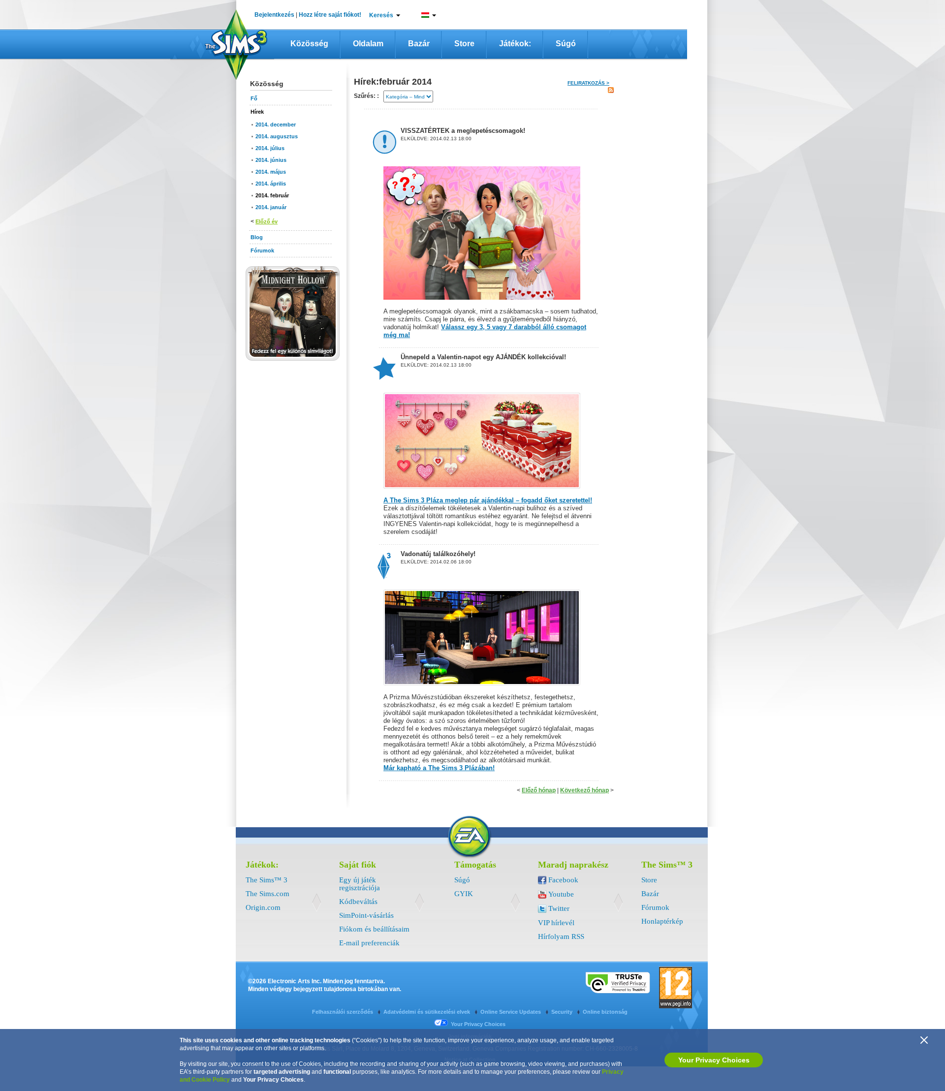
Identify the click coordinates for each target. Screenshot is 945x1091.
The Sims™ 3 (266, 880)
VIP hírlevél (556, 923)
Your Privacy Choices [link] (478, 1024)
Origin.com (263, 907)
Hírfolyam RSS (561, 936)
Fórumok (655, 907)
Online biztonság (605, 1012)
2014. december (275, 124)
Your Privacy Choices (714, 1060)
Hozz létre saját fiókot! (330, 14)
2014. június (270, 160)
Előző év (266, 221)
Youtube (561, 894)
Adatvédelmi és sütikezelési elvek (427, 1012)
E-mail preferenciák (369, 943)
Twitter (558, 908)
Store (464, 43)
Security (562, 1012)
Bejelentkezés (274, 14)
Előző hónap (539, 790)
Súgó (566, 43)
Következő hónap (584, 790)
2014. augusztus (276, 136)
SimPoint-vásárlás (366, 915)
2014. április (270, 184)
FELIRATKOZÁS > (588, 83)
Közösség (309, 43)
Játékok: (515, 43)
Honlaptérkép (662, 921)
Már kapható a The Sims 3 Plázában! (439, 768)
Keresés (381, 15)
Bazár (419, 43)
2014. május (270, 172)
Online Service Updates (511, 1012)
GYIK (463, 894)
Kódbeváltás (358, 901)
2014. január (270, 207)
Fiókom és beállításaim (374, 929)
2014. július (269, 148)
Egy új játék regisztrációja (359, 884)
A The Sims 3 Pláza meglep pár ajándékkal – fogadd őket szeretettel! (487, 500)
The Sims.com (267, 894)
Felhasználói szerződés (343, 1012)
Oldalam (368, 43)
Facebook (563, 880)
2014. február (272, 195)
